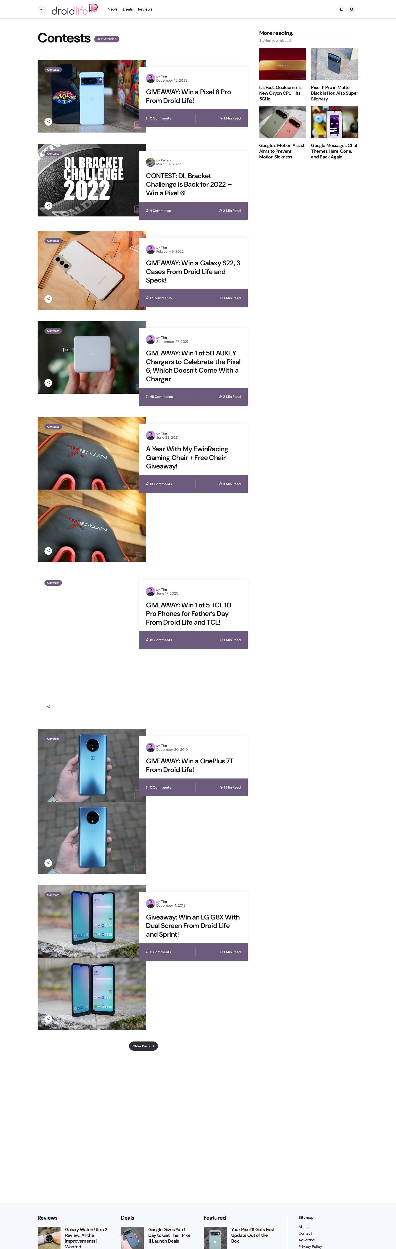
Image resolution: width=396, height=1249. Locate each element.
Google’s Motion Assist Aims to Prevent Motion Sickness (281, 151)
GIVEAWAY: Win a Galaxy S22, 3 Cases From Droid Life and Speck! (193, 272)
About (304, 1226)
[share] (48, 122)
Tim (164, 76)
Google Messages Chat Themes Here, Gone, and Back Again (334, 151)
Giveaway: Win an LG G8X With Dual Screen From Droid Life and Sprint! (193, 926)
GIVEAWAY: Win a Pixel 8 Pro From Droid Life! (188, 96)
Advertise (307, 1240)
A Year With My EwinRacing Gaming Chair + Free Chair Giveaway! (187, 458)
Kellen (166, 160)
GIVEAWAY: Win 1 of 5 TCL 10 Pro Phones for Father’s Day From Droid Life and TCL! (188, 614)
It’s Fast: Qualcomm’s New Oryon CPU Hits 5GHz (280, 93)
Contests (53, 70)
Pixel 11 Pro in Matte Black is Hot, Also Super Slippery (334, 93)
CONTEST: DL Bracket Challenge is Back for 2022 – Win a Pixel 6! (189, 184)
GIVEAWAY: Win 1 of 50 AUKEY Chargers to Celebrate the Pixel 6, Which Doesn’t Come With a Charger (193, 366)
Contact (305, 1233)
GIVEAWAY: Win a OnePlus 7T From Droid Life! (189, 765)
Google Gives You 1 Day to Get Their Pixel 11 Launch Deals (169, 1235)
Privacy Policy (310, 1246)
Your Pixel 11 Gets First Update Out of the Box (253, 1235)
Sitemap (306, 1217)
